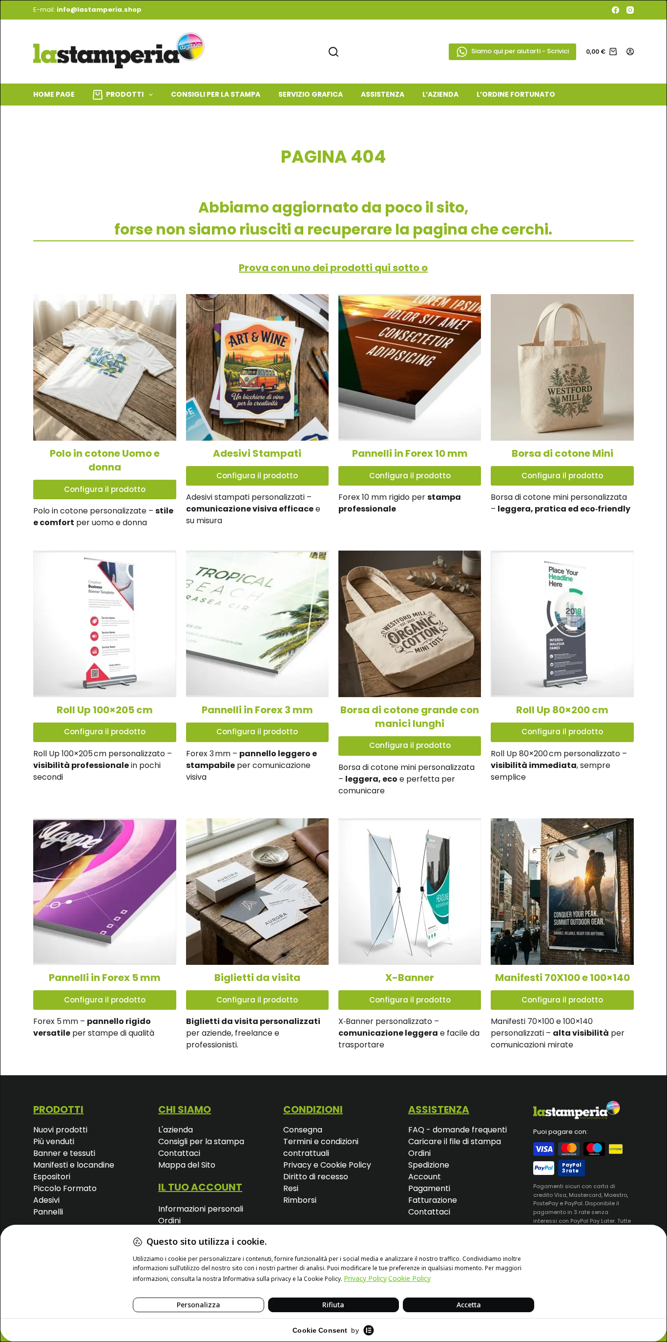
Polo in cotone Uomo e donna (105, 460)
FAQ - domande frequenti (457, 1129)
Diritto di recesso (315, 1176)
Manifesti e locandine (73, 1165)
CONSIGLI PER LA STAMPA (215, 94)
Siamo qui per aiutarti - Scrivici (520, 51)
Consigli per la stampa (201, 1141)
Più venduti (53, 1141)
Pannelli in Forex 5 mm (105, 977)
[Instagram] (630, 10)
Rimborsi (299, 1200)
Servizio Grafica (310, 94)
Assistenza (382, 94)
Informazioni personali (200, 1208)
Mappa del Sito (186, 1165)
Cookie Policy (345, 1165)
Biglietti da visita (257, 977)
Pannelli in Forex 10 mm (410, 453)
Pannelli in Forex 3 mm (257, 710)
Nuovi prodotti (60, 1129)
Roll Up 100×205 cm (105, 710)
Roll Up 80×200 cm (562, 710)
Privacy (298, 1165)
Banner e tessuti (64, 1153)
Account (424, 1176)
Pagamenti (429, 1188)
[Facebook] (615, 10)
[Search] (333, 52)
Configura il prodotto (105, 489)
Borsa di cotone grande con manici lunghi (409, 716)
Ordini (169, 1220)
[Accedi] (630, 51)
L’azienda (440, 94)
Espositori (51, 1176)
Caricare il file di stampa (454, 1141)
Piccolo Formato (65, 1188)
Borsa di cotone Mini (562, 453)
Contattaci (179, 1153)
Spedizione (428, 1165)
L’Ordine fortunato (516, 94)
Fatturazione (432, 1200)
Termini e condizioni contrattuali (320, 1147)
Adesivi (46, 1200)
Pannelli (48, 1211)
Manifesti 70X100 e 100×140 (562, 977)
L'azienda (175, 1129)
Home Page (54, 94)
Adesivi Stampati (257, 453)
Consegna (302, 1129)
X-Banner (409, 977)
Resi (290, 1188)
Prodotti (125, 94)
